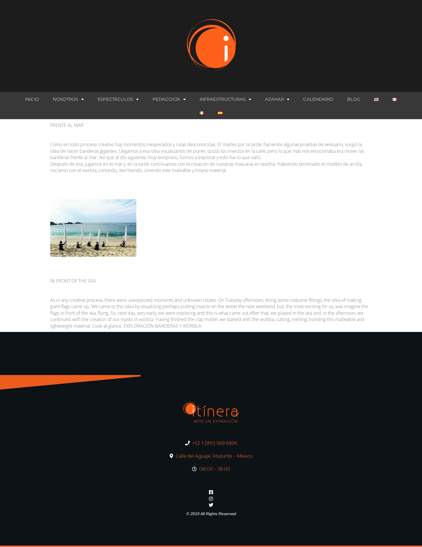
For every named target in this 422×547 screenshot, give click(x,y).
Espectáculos (115, 99)
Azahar (274, 99)
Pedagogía (166, 99)
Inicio (32, 99)
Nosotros (65, 99)
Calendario (318, 99)
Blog (353, 99)
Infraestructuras (223, 99)
